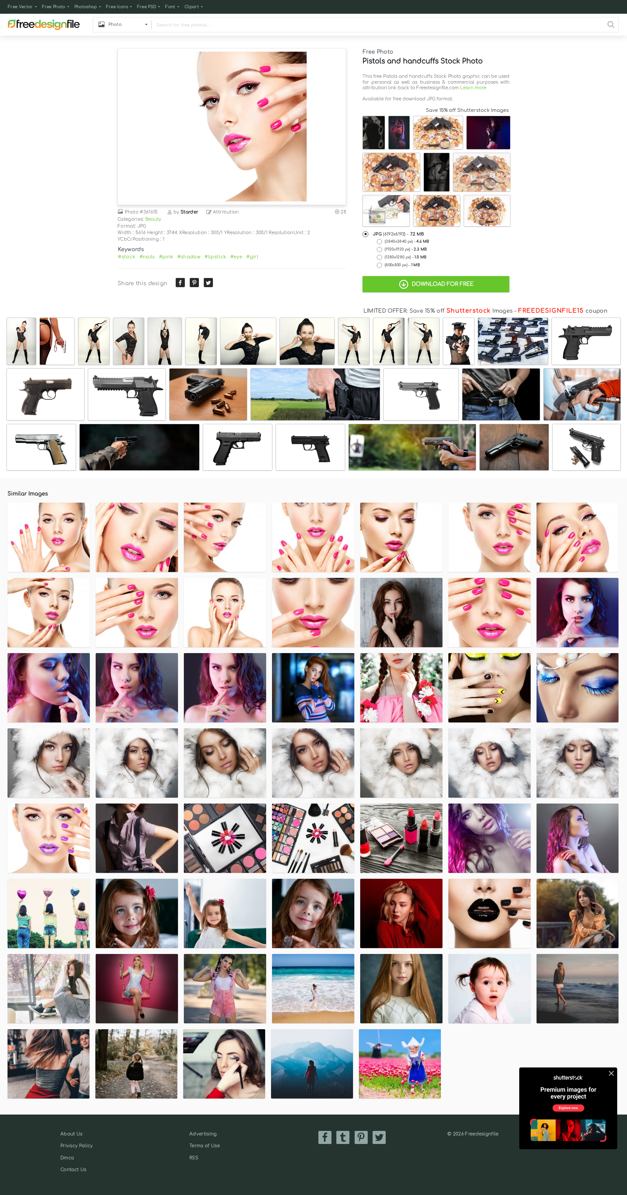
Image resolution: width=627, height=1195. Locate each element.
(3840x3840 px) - (407, 241)
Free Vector (20, 7)
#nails (147, 256)
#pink (166, 256)
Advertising (203, 1134)
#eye (236, 256)
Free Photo (53, 7)
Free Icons (117, 7)
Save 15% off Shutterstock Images (467, 110)
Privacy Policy (76, 1145)
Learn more (473, 87)
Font (170, 7)
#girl (252, 256)
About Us (71, 1134)
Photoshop (85, 7)
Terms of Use (204, 1145)
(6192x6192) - (398, 234)
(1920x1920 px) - (406, 249)
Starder (189, 212)
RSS (193, 1157)
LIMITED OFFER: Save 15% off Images (438, 311)
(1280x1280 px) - (405, 257)
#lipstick (215, 256)
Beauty (153, 219)
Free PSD (146, 7)
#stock (126, 256)
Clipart (192, 7)
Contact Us (73, 1169)
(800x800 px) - (402, 265)
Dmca (67, 1157)
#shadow (189, 256)
